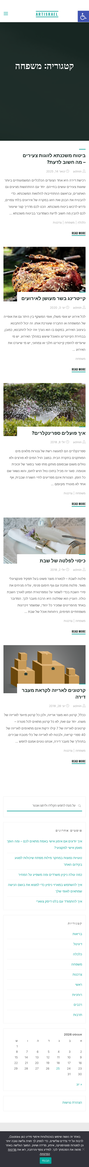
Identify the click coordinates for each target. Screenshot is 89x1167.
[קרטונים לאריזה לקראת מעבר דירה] (44, 669)
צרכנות (57, 222)
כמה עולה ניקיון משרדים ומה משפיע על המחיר (50, 875)
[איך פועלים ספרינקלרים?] (44, 409)
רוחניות (77, 995)
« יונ (79, 1084)
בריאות (77, 934)
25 (58, 1068)
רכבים (78, 1005)
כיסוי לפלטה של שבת (63, 560)
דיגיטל (77, 944)
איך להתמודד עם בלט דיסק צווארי (59, 901)
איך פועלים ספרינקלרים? (59, 433)
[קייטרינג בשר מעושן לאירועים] (44, 274)
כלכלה (82, 222)
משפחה (70, 222)
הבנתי (45, 1160)
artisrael (47, 14)
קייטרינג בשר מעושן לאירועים (53, 298)
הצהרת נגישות (72, 1102)
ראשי (78, 984)
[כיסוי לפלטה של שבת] (44, 541)
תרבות (77, 1015)
